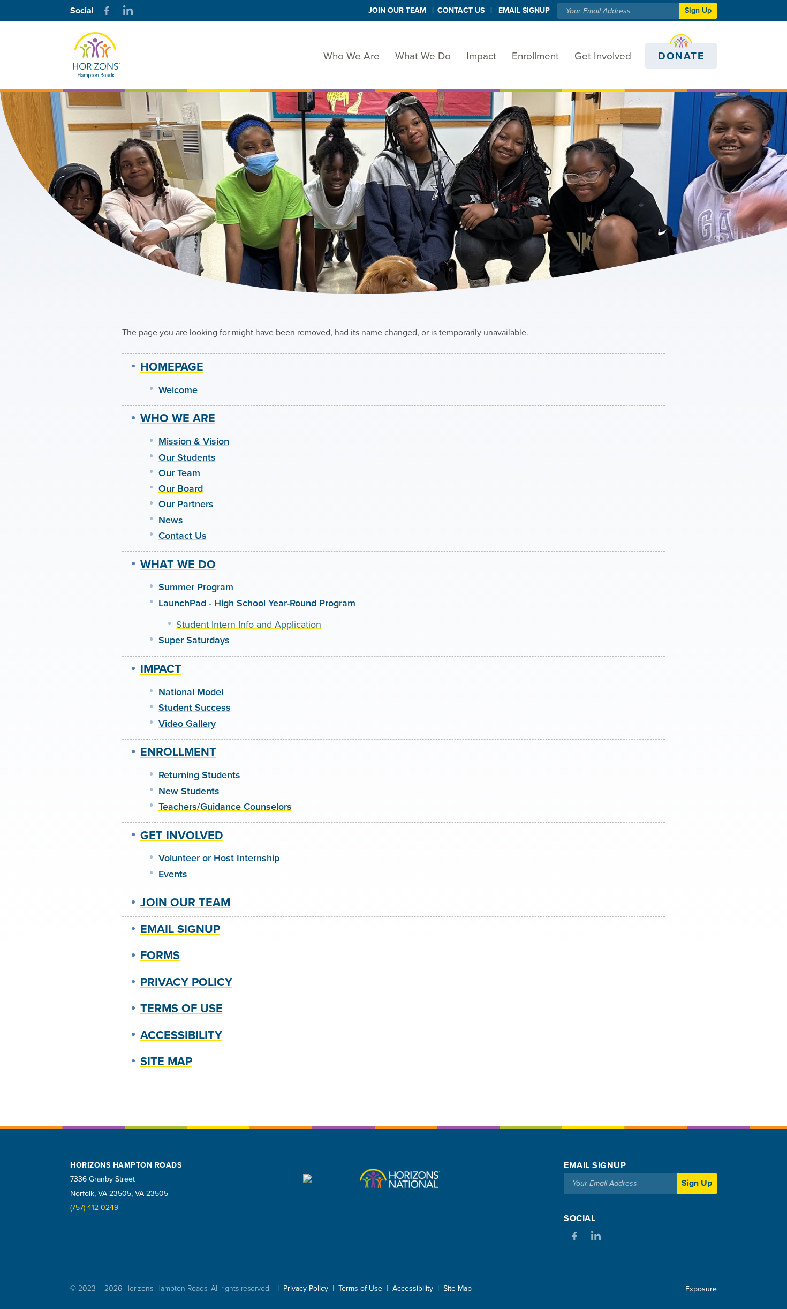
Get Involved (602, 56)
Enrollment (535, 56)
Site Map (166, 1062)
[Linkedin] (128, 10)
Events (172, 874)
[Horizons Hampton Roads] (104, 55)
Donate (681, 56)
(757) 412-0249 (94, 1207)
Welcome (178, 390)
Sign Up (698, 10)
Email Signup (180, 929)
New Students (189, 791)
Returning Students (199, 775)
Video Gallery (187, 723)
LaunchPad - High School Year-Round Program (256, 603)
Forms (160, 955)
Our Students (187, 457)
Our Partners (186, 504)
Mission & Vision (193, 441)
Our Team (179, 473)
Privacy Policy (186, 982)
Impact (481, 56)
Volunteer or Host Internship (218, 858)
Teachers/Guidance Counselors (225, 807)
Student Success (194, 707)
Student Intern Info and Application (248, 624)
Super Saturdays (194, 640)
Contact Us (461, 10)
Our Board (180, 488)
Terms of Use (181, 1008)
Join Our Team (397, 10)
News (170, 520)
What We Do (423, 56)
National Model (190, 692)
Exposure (701, 1288)
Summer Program (195, 587)
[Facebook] (106, 10)
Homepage (171, 367)
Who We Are (351, 56)
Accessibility (181, 1035)
